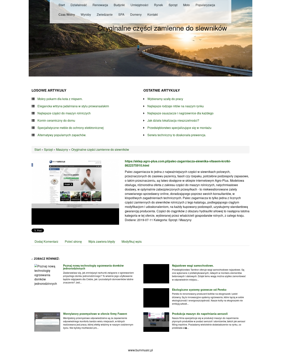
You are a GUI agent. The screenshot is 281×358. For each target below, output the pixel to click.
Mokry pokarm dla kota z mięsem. (60, 99)
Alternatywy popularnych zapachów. (61, 135)
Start (37, 149)
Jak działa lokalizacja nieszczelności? (173, 120)
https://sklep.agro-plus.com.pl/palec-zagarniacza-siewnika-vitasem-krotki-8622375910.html (178, 163)
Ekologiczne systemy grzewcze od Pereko (199, 289)
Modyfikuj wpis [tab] (132, 241)
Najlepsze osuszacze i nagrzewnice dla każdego (180, 113)
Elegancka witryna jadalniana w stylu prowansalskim (73, 106)
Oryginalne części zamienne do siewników (100, 149)
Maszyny (62, 149)
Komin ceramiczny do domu (56, 120)
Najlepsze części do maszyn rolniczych (64, 113)
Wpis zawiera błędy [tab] (101, 241)
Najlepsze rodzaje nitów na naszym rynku (175, 106)
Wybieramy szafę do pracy (165, 99)
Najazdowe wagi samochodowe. (193, 265)
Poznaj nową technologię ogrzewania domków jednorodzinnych (93, 267)
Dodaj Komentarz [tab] (46, 241)
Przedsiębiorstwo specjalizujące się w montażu (179, 128)
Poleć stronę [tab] (73, 241)
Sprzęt (48, 149)
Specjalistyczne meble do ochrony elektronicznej (70, 128)
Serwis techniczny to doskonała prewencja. (176, 135)
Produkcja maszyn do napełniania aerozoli (200, 314)
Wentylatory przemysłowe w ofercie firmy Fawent (95, 314)
